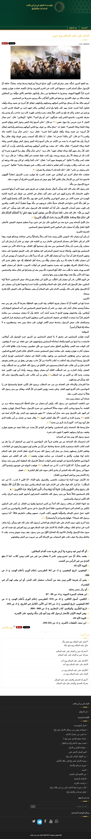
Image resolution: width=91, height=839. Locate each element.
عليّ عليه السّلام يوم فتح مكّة (76, 645)
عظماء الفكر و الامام (77, 747)
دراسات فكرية (80, 783)
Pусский (19, 24)
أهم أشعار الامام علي (77, 752)
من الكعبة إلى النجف (77, 774)
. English (12, 24)
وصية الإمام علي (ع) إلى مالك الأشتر (71, 761)
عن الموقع (83, 711)
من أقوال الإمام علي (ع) (76, 756)
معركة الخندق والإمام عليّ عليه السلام (72, 683)
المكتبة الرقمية (80, 779)
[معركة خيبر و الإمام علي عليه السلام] (45, 651)
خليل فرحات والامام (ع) (76, 792)
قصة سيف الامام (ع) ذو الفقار (74, 743)
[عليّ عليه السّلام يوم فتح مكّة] (45, 641)
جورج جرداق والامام (78, 765)
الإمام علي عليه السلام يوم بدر (75, 674)
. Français (5, 24)
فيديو (84, 770)
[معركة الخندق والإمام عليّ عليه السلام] (45, 679)
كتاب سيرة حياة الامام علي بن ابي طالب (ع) (68, 787)
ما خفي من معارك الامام (76, 734)
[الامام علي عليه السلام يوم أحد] (45, 660)
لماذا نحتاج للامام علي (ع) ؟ (74, 739)
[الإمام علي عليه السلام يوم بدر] (45, 670)
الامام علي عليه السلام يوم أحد (75, 664)
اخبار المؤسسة (80, 725)
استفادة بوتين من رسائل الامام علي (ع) (70, 730)
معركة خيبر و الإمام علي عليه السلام (73, 655)
